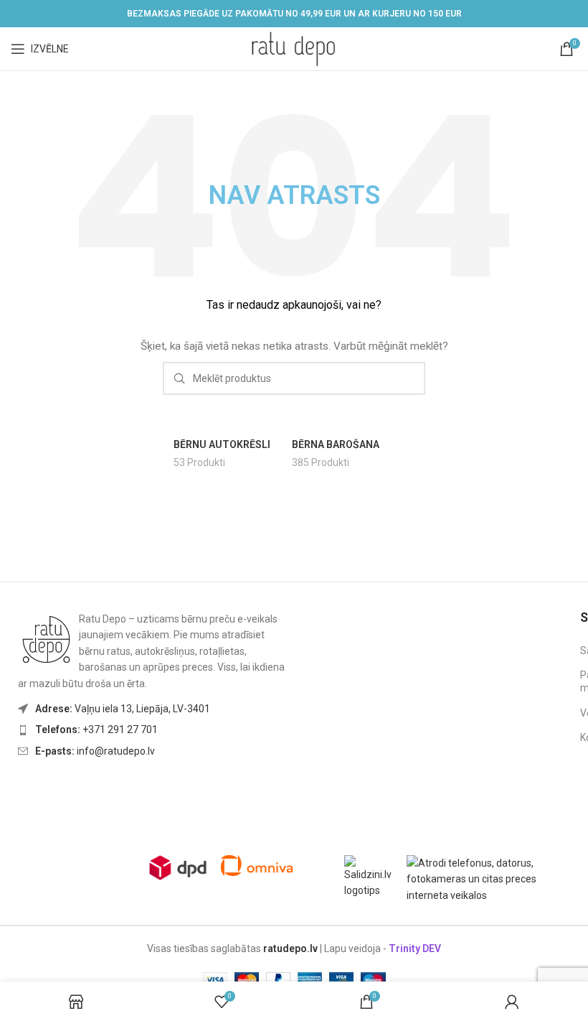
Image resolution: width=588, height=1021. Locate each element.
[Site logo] (294, 48)
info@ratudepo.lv (95, 751)
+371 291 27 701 (96, 729)
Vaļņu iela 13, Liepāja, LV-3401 (122, 708)
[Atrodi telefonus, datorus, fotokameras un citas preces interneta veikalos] (492, 878)
